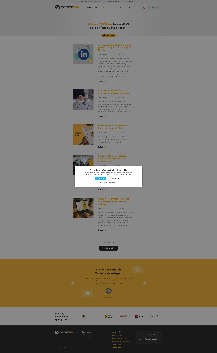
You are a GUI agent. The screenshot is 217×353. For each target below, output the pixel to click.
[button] (108, 183)
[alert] (108, 176)
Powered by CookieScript (108, 185)
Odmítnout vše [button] (114, 178)
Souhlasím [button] (100, 178)
